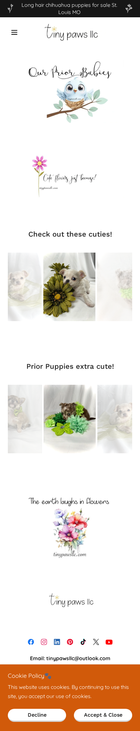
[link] (70, 32)
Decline (37, 715)
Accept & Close (103, 715)
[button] (17, 32)
